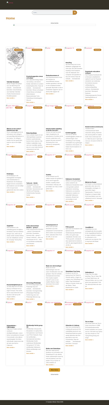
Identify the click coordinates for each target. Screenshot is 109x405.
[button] (54, 370)
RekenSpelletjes (31, 133)
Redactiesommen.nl (52, 75)
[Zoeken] (75, 13)
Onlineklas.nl (89, 272)
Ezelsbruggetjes (71, 132)
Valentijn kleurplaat (13, 82)
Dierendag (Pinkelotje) (33, 283)
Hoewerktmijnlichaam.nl (14, 284)
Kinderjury (10, 174)
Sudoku (48, 174)
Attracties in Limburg (72, 325)
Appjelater (10, 225)
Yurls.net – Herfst (31, 183)
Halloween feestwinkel (73, 179)
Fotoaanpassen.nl (52, 225)
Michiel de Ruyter (90, 182)
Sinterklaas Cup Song (73, 271)
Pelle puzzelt (70, 227)
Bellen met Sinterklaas (53, 348)
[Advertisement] (54, 387)
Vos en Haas (89, 321)
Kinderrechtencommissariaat (94, 127)
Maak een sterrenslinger (53, 266)
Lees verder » (11, 98)
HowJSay (69, 62)
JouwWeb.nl (89, 227)
